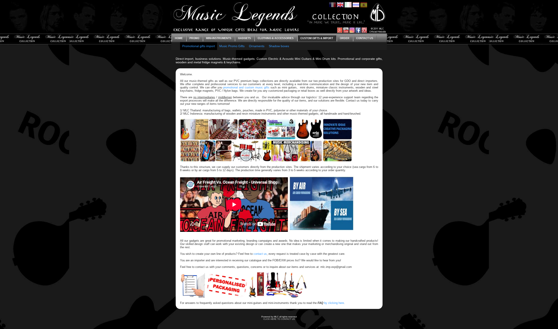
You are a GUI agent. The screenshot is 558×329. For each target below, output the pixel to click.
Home (179, 38)
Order (344, 38)
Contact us (364, 38)
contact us (260, 253)
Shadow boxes (279, 46)
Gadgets (244, 38)
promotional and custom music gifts (246, 87)
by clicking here (334, 303)
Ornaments (256, 46)
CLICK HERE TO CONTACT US (279, 319)
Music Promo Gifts (232, 46)
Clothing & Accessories (276, 38)
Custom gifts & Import (316, 38)
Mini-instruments (218, 38)
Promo (194, 38)
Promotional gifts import (198, 46)
